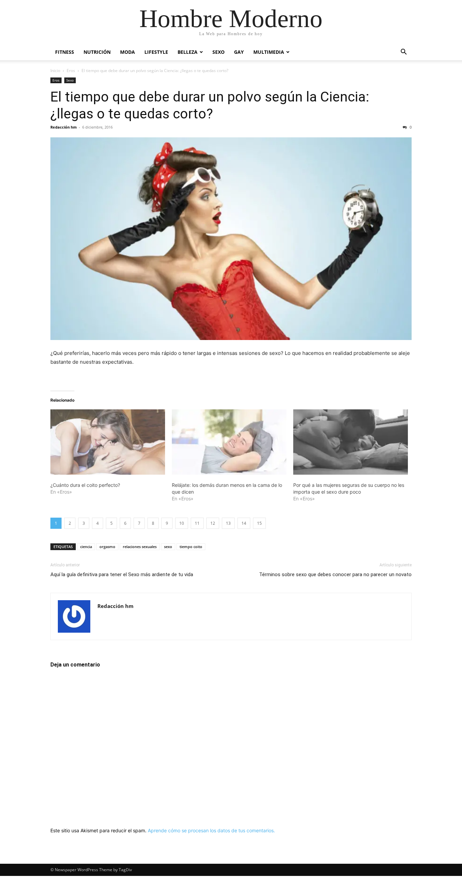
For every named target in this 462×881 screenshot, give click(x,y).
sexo (168, 546)
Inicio (55, 70)
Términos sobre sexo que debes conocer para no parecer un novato (335, 574)
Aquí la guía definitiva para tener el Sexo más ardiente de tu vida (121, 574)
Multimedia (268, 52)
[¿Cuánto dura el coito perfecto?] (107, 442)
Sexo (218, 52)
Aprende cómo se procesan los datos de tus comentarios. (211, 830)
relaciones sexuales (140, 546)
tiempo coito (191, 546)
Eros (71, 70)
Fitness (64, 52)
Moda (127, 52)
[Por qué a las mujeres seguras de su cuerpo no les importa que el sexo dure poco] (350, 442)
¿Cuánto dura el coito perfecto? (85, 485)
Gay (239, 52)
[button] (403, 52)
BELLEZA (188, 52)
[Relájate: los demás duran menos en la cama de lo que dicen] (229, 442)
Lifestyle (156, 52)
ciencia (86, 546)
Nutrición (97, 52)
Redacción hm (63, 127)
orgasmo (107, 546)
